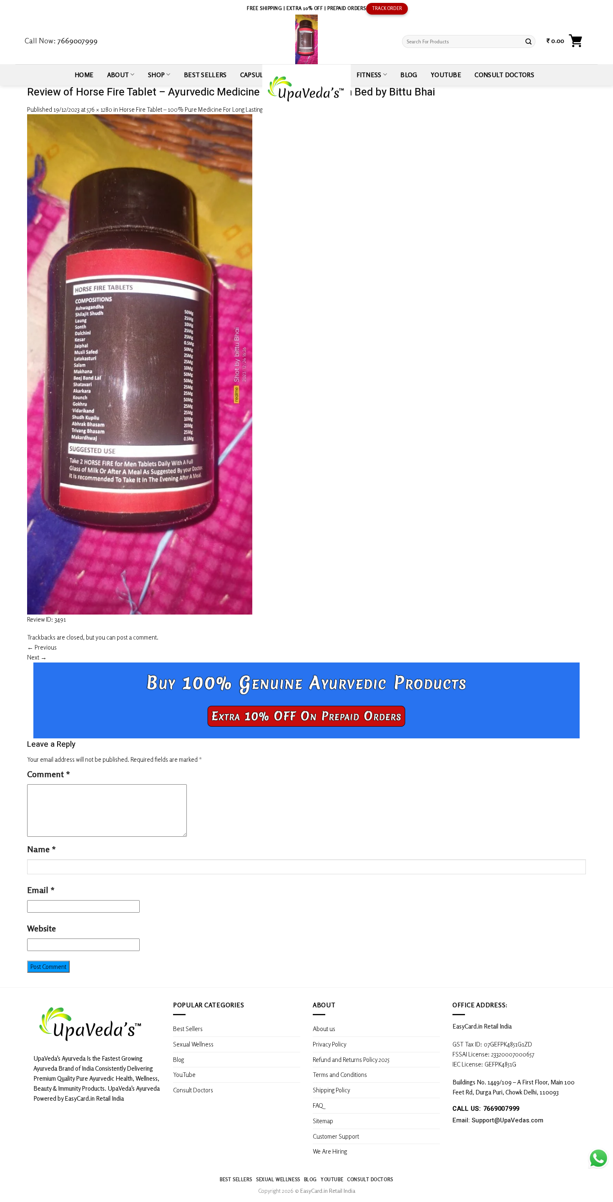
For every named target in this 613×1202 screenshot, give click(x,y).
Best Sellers (205, 74)
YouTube (446, 74)
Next (37, 657)
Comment (48, 774)
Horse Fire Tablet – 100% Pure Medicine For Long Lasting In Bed (199, 109)
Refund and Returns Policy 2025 (351, 1059)
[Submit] (528, 41)
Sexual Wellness (193, 1044)
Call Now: (61, 40)
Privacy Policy (330, 1044)
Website (41, 928)
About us (324, 1028)
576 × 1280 (99, 109)
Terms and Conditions (340, 1074)
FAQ (318, 1105)
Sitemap (323, 1120)
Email (41, 890)
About (118, 74)
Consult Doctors (504, 74)
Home (84, 74)
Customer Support (336, 1136)
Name (41, 849)
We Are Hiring (330, 1151)
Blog (408, 74)
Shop (156, 74)
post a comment (137, 637)
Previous (42, 647)
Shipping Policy (332, 1090)
